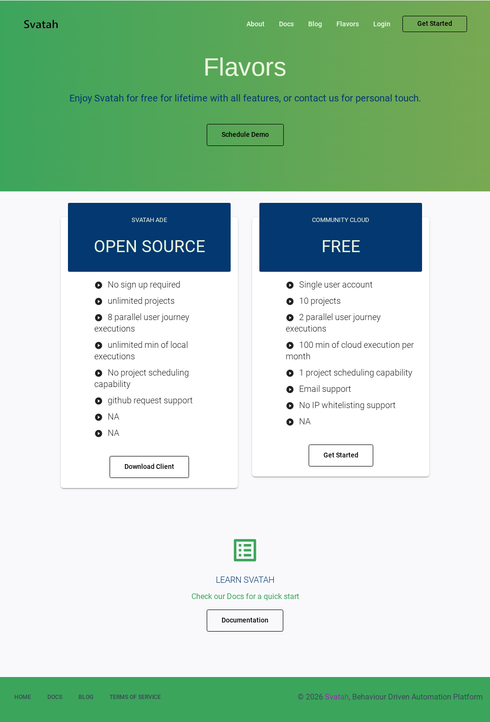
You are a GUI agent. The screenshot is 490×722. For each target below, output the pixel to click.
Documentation (245, 620)
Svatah (337, 696)
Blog (315, 24)
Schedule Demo (245, 134)
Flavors (347, 24)
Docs (286, 24)
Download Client (149, 466)
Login (381, 24)
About (255, 24)
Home (22, 697)
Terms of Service (135, 697)
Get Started (434, 23)
